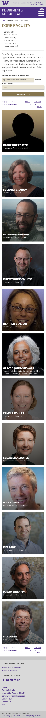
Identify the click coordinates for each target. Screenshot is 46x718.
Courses (16, 3)
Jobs (3, 704)
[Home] (13, 12)
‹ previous (37, 102)
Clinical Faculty (10, 37)
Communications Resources (13, 696)
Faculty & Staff (13, 21)
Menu (41, 9)
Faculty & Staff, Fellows (35, 3)
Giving (41, 4)
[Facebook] (3, 679)
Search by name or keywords (16, 76)
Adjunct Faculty (10, 34)
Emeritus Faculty (11, 43)
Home (4, 21)
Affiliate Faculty (10, 40)
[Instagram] (11, 679)
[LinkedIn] (14, 679)
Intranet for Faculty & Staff (13, 693)
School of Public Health (11, 667)
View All (27, 102)
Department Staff (11, 46)
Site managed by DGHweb (32, 716)
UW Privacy (6, 716)
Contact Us (33, 4)
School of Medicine (10, 670)
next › (39, 107)
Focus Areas (7, 83)
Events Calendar (8, 690)
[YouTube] (7, 679)
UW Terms (16, 716)
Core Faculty (9, 32)
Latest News (7, 699)
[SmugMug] (18, 679)
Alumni (23, 3)
